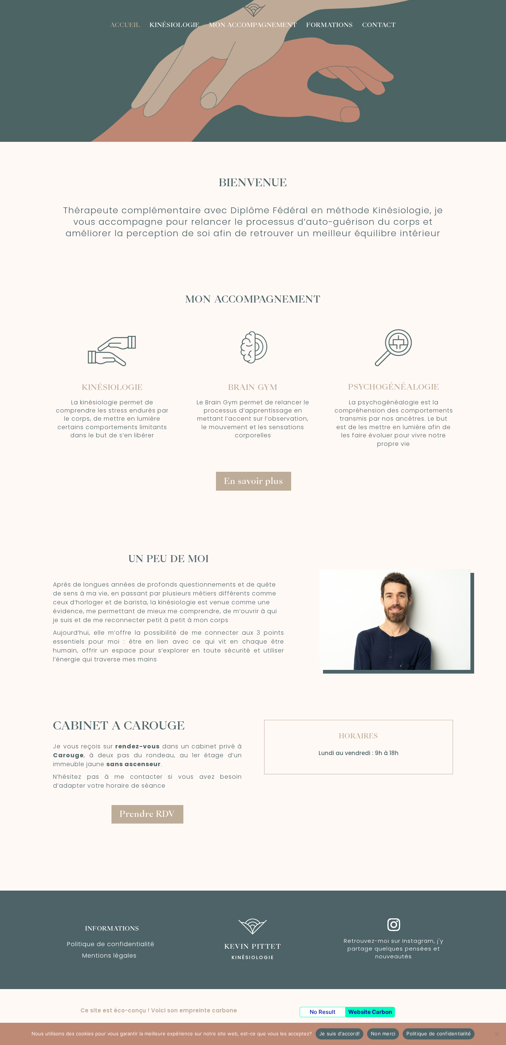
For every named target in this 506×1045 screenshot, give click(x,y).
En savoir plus (253, 481)
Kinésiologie (175, 25)
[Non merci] (496, 1034)
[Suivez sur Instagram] (393, 916)
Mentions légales (109, 955)
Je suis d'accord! (339, 1033)
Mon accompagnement (253, 25)
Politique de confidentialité (110, 944)
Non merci (383, 1033)
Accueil (125, 25)
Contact (379, 25)
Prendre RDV (147, 814)
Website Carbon (370, 1011)
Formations (329, 25)
